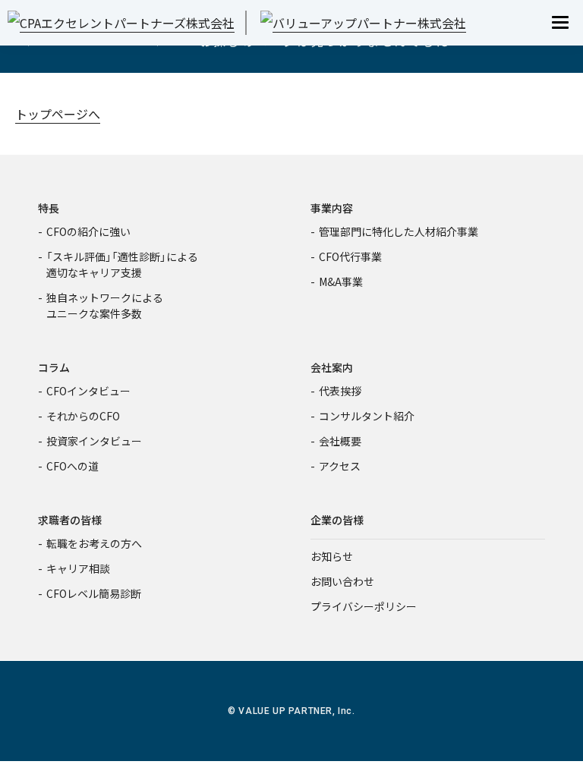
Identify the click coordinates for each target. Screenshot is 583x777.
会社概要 (340, 440)
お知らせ (331, 556)
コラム (54, 367)
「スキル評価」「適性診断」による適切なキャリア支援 (122, 264)
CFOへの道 (72, 465)
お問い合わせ (342, 581)
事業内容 (331, 207)
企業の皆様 (337, 519)
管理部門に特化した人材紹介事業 (398, 231)
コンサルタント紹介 (366, 415)
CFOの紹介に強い (88, 231)
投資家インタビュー (94, 440)
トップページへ (57, 114)
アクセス (340, 465)
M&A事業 (341, 281)
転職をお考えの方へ (94, 543)
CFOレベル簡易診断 (93, 593)
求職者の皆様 (70, 519)
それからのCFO (83, 415)
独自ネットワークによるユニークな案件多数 (104, 305)
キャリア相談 (78, 568)
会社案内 (331, 367)
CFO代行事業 (350, 256)
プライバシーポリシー (363, 606)
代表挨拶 (340, 390)
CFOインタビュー (88, 390)
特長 (48, 207)
